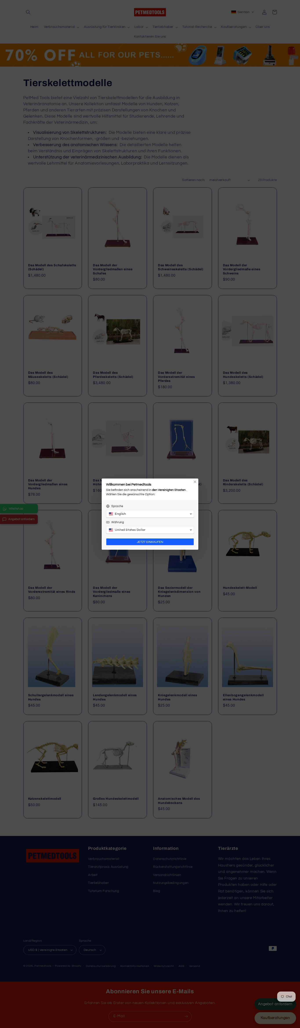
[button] (150, 514)
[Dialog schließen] (195, 481)
